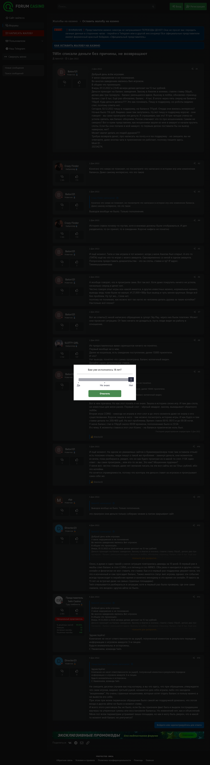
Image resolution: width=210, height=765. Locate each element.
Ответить (105, 393)
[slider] (131, 379)
